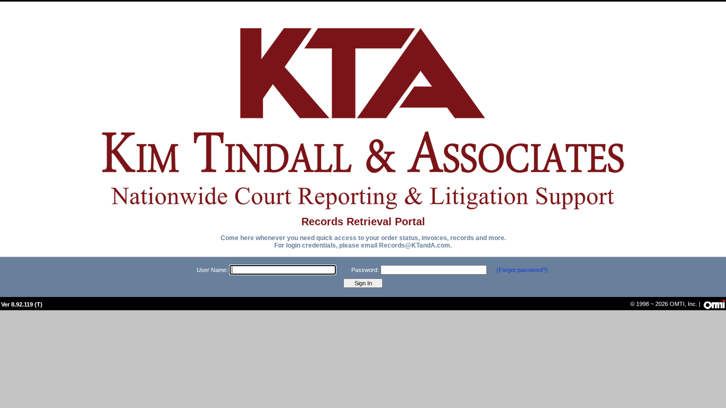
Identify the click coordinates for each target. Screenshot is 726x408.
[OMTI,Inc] (713, 303)
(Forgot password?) (522, 270)
